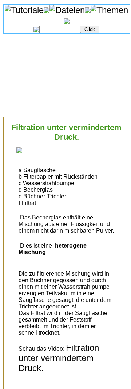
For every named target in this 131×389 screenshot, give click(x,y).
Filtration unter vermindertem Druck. (60, 358)
